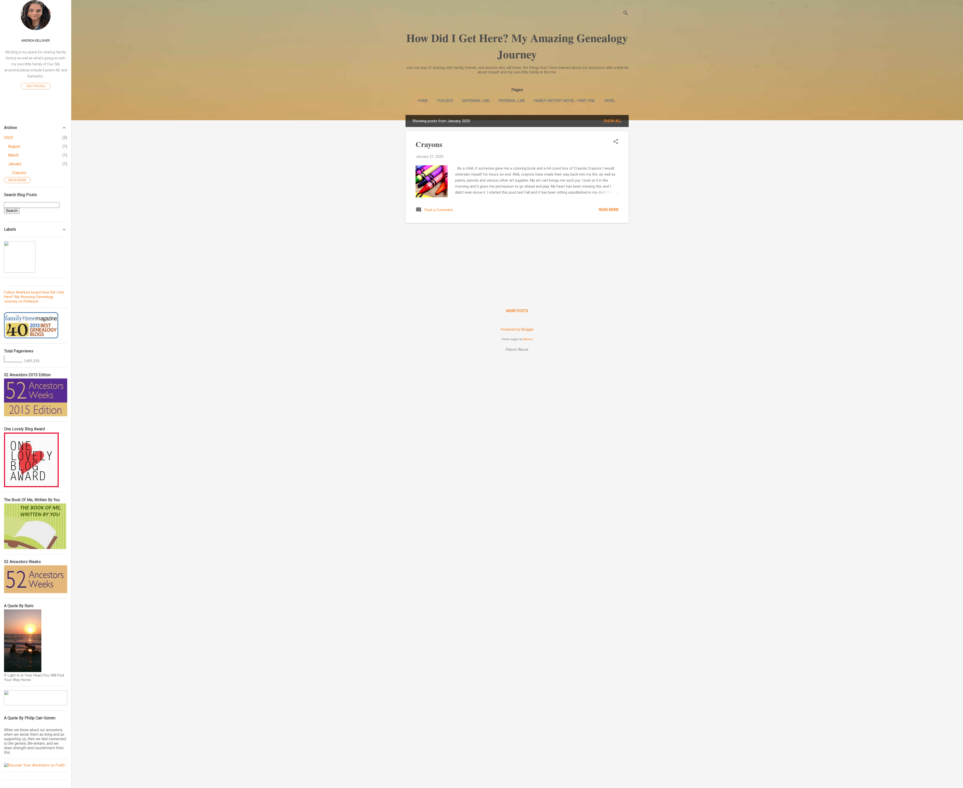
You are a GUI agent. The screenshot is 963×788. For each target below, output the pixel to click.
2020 (8, 137)
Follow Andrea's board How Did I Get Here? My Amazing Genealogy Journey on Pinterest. (34, 297)
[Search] (626, 13)
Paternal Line (512, 100)
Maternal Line (476, 100)
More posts (517, 311)
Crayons (429, 144)
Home (423, 100)
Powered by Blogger (517, 329)
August (14, 146)
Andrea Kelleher (35, 40)
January (15, 164)
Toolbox (445, 100)
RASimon (528, 339)
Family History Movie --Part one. (565, 100)
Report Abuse (517, 349)
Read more (609, 209)
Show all (613, 121)
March (13, 155)
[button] (616, 142)
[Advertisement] (517, 262)
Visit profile (35, 86)
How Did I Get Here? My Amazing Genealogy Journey (517, 46)
